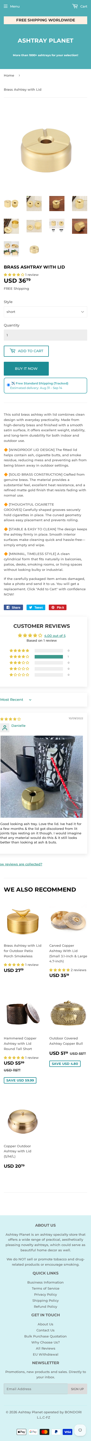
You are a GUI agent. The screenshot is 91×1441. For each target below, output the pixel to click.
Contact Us (45, 1330)
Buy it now (26, 368)
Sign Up (77, 1389)
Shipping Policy (45, 1300)
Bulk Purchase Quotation (45, 1336)
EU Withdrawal (45, 1354)
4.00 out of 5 (54, 636)
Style (8, 302)
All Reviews (45, 1348)
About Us (45, 1324)
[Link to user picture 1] (41, 776)
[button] (14, 275)
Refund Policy (45, 1306)
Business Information (45, 1282)
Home (9, 75)
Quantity (11, 325)
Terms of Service (45, 1288)
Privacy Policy (45, 1294)
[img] (10, 719)
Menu (15, 6)
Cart (83, 6)
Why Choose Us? (45, 1342)
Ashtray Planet (45, 40)
